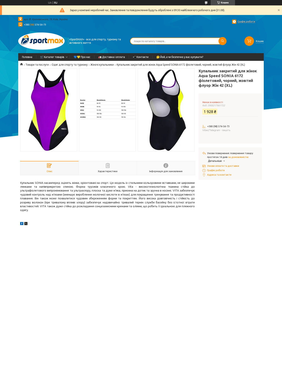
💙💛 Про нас (82, 57)
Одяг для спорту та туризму (70, 64)
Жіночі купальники (102, 64)
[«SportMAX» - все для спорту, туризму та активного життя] (41, 40)
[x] (25, 224)
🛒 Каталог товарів (52, 57)
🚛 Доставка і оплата (111, 57)
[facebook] (21, 224)
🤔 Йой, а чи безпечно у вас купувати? (179, 57)
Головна (27, 57)
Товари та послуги (37, 64)
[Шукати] (223, 41)
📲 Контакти (140, 57)
